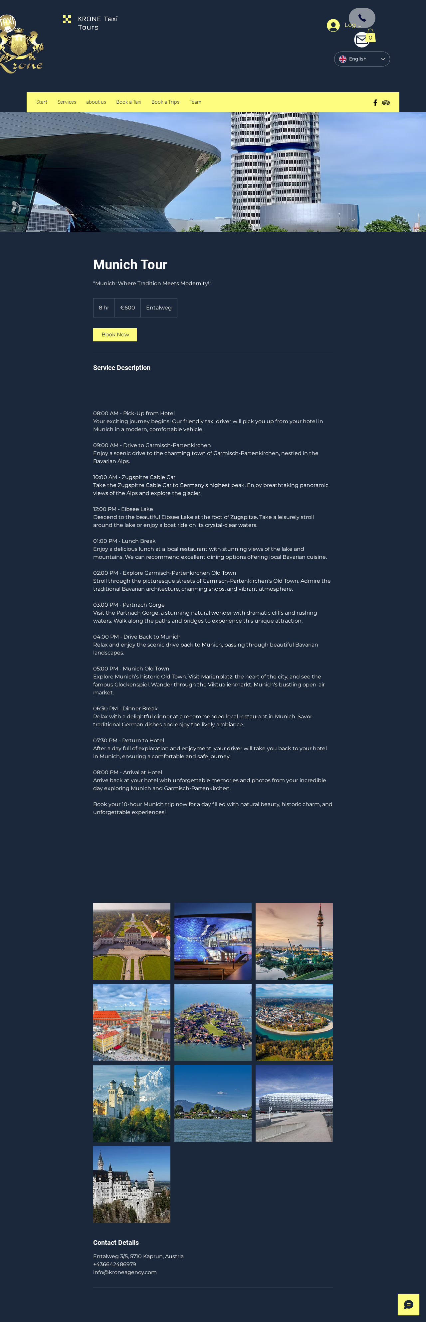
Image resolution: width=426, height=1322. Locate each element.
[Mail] (362, 40)
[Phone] (362, 18)
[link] (115, 334)
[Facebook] (375, 102)
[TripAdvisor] (386, 102)
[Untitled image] (131, 941)
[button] (370, 35)
